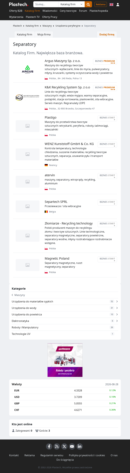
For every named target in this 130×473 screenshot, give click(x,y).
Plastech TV (33, 17)
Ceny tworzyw (68, 10)
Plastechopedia (99, 10)
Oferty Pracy (49, 17)
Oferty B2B (15, 10)
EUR (16, 390)
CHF (16, 410)
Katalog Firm (32, 10)
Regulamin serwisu (51, 455)
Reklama (100, 4)
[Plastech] (18, 4)
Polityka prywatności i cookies (87, 455)
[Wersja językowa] (111, 4)
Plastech (17, 25)
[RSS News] (57, 446)
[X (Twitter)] (64, 446)
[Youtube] (72, 446)
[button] (118, 4)
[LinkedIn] (79, 446)
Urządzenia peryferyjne (67, 25)
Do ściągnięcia (65, 459)
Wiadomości (49, 10)
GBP (17, 403)
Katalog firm (32, 25)
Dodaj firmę (106, 34)
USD (17, 397)
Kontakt (14, 455)
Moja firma (44, 34)
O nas (114, 455)
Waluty (17, 384)
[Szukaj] (88, 4)
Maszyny (47, 25)
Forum (83, 10)
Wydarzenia (16, 17)
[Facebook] (49, 446)
